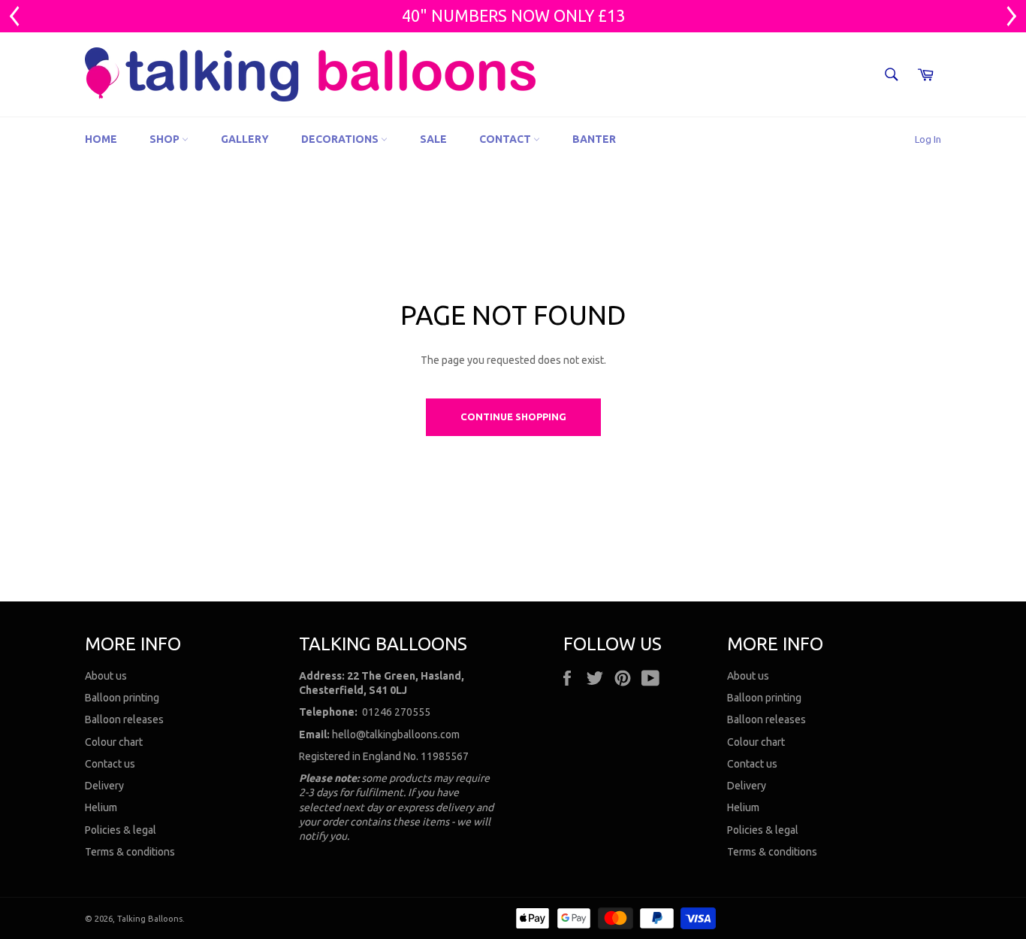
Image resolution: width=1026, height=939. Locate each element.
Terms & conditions (130, 852)
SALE (433, 139)
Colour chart (114, 742)
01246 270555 (396, 712)
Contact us (110, 764)
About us (106, 676)
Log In (928, 139)
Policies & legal (120, 830)
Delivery (104, 786)
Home (101, 139)
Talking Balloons (150, 918)
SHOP (165, 139)
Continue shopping (513, 416)
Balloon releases (124, 719)
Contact (506, 139)
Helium (101, 807)
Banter (594, 139)
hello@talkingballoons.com (396, 734)
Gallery (245, 139)
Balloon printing (122, 698)
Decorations (341, 139)
